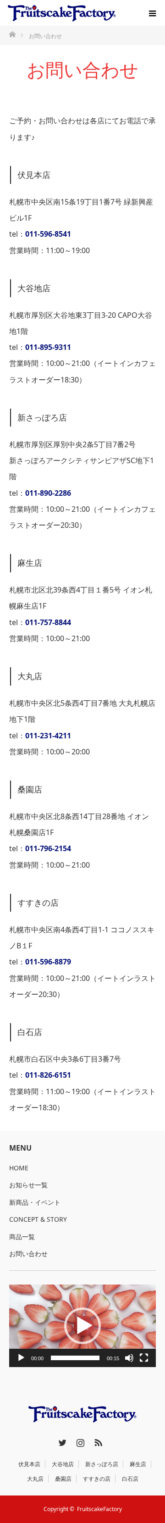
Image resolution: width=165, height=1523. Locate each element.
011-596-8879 (48, 962)
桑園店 (63, 1479)
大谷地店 (63, 1464)
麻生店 (138, 1464)
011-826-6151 (48, 1075)
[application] (82, 1326)
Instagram (79, 1441)
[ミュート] (129, 1357)
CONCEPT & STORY (38, 1219)
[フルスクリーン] (143, 1357)
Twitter (61, 1441)
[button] (82, 1325)
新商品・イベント (34, 1202)
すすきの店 (96, 1479)
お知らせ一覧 (28, 1184)
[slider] (75, 1358)
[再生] (21, 1357)
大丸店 (35, 1479)
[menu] (152, 13)
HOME (18, 1167)
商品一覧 (22, 1236)
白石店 (130, 1479)
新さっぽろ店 (101, 1464)
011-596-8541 (48, 234)
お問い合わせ (28, 1253)
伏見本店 (29, 1464)
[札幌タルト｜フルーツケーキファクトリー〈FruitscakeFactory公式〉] (62, 13)
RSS (97, 1441)
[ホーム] (12, 33)
